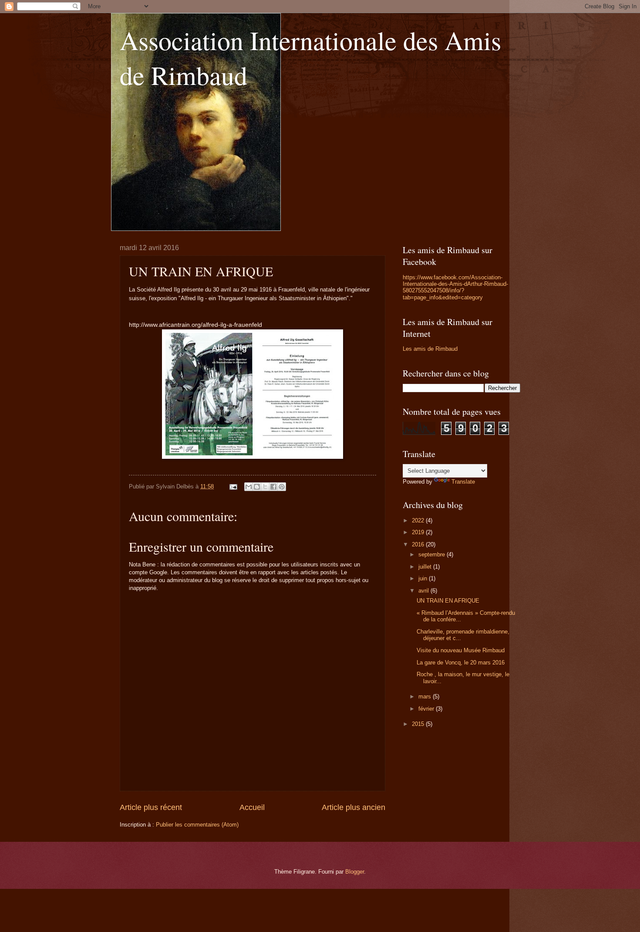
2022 (419, 520)
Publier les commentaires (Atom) (197, 824)
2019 (419, 532)
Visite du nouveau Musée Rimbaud (461, 650)
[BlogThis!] (257, 486)
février (427, 708)
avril (424, 590)
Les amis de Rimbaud (430, 349)
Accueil (252, 807)
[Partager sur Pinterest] (281, 486)
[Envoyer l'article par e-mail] (233, 486)
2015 (419, 724)
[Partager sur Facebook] (273, 486)
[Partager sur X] (265, 486)
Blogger (354, 871)
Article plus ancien (353, 807)
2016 (419, 544)
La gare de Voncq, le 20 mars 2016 (461, 662)
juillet (425, 566)
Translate (463, 481)
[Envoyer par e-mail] (248, 486)
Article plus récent (151, 807)
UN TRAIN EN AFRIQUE (448, 600)
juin (423, 578)
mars (425, 696)
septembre (432, 554)
